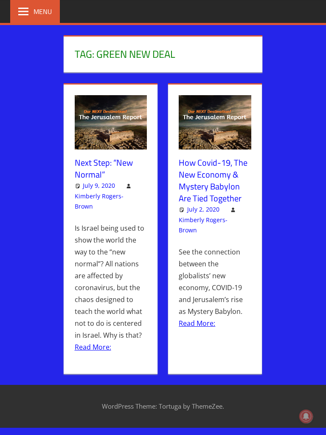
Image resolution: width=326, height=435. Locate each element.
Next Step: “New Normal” (104, 168)
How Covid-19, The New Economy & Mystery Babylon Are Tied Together (213, 180)
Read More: (93, 347)
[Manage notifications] (306, 416)
